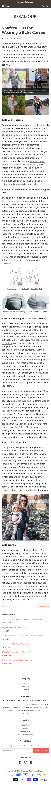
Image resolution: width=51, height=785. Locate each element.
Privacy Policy (26, 728)
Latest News (26, 696)
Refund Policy (25, 725)
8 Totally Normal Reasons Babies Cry (16, 652)
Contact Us (25, 690)
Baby (18, 38)
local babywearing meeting (24, 135)
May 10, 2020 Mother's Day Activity (16, 644)
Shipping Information (25, 734)
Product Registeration (25, 683)
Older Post (8, 606)
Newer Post (42, 606)
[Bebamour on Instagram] (25, 763)
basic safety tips (16, 579)
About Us (25, 687)
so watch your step (30, 553)
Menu (7, 6)
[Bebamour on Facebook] (20, 763)
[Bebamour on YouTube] (31, 763)
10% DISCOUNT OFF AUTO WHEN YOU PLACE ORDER (23, 619)
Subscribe (41, 750)
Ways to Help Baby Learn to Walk (15, 627)
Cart (47, 6)
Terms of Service (25, 731)
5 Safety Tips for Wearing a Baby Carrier (17, 660)
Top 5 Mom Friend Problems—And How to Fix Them (23, 636)
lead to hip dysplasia (21, 401)
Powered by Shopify (36, 771)
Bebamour (25, 771)
